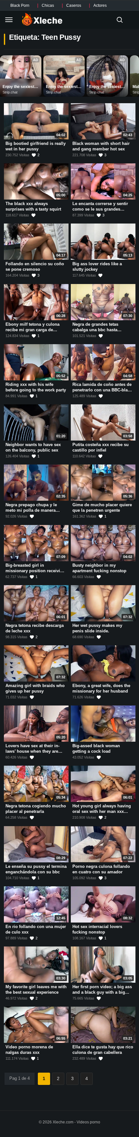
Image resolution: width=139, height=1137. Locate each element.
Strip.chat (10, 92)
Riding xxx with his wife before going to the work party (35, 387)
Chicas (48, 5)
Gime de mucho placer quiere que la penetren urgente (102, 508)
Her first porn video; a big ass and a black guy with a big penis (102, 992)
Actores (100, 5)
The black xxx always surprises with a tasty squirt (33, 206)
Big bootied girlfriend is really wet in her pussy (35, 146)
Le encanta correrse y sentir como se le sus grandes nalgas (100, 209)
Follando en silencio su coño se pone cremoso (34, 267)
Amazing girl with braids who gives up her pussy (35, 688)
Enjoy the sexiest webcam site (19, 87)
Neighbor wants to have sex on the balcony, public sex (33, 447)
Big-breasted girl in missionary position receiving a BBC (35, 570)
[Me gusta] (33, 215)
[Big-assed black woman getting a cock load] (103, 723)
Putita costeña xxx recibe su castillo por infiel (100, 447)
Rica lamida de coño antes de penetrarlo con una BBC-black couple (102, 390)
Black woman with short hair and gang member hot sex (101, 146)
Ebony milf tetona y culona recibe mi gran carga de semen (32, 329)
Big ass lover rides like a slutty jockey (97, 267)
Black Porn (19, 5)
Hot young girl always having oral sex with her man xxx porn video (101, 811)
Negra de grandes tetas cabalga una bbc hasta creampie (95, 329)
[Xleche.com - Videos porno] (42, 20)
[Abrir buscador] (119, 20)
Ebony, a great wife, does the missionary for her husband (101, 688)
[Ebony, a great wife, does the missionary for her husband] (103, 663)
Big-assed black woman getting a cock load (96, 748)
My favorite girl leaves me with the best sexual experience (36, 989)
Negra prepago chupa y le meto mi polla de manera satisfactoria (31, 510)
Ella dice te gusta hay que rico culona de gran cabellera (102, 1050)
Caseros (73, 5)
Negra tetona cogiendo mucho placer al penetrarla (35, 809)
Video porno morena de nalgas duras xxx (29, 1050)
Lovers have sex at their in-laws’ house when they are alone (32, 751)
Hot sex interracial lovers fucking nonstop (97, 929)
